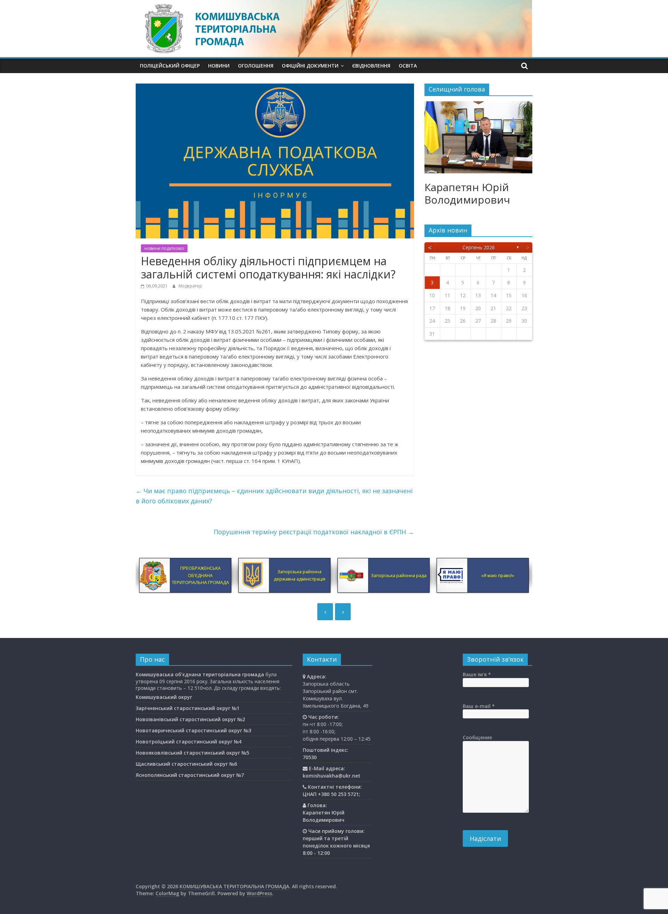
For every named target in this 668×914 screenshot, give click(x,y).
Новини (219, 65)
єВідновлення (371, 65)
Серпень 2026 (478, 247)
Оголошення (255, 65)
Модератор (190, 286)
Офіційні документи (310, 65)
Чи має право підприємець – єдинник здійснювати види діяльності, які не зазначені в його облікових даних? (274, 496)
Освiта (408, 65)
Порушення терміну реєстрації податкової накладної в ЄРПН (314, 532)
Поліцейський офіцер (170, 65)
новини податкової (164, 248)
